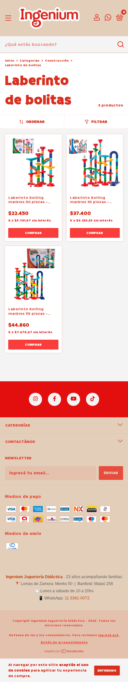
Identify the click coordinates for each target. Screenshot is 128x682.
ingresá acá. (108, 635)
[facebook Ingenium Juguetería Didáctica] (54, 399)
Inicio (9, 60)
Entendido (107, 670)
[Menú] (9, 18)
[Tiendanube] (64, 652)
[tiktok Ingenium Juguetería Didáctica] (92, 399)
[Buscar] (120, 44)
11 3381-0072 (77, 598)
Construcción (57, 60)
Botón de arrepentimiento (64, 642)
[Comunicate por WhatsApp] (108, 19)
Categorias (29, 60)
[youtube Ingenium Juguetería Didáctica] (73, 399)
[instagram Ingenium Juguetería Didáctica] (35, 399)
